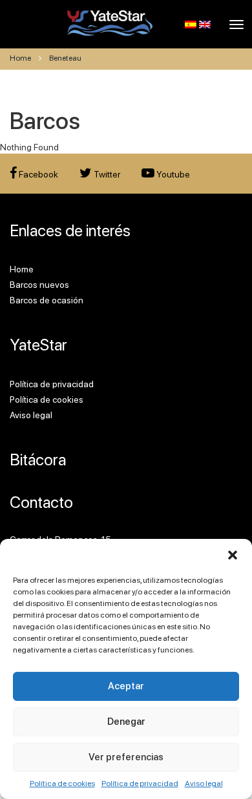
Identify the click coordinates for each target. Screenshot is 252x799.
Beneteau (65, 58)
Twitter (106, 174)
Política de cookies (62, 783)
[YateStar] (110, 22)
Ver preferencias (126, 757)
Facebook (37, 174)
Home (20, 58)
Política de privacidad (139, 783)
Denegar (126, 721)
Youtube (172, 174)
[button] (232, 555)
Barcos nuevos (39, 284)
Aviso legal (204, 783)
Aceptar (126, 686)
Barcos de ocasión (46, 300)
